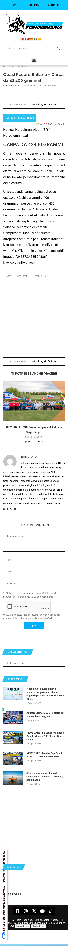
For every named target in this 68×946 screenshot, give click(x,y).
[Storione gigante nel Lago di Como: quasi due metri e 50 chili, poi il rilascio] (13, 778)
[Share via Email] (55, 104)
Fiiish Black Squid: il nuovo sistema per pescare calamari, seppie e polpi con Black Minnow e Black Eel (45, 694)
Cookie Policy (39, 926)
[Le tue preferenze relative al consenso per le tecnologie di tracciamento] (3, 709)
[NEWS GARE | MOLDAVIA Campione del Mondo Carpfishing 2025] (34, 401)
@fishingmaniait (12, 893)
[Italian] (35, 39)
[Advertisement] (34, 319)
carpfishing (41, 276)
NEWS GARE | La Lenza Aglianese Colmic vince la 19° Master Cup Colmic (45, 736)
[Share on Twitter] (42, 104)
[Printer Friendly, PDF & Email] (49, 124)
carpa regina (23, 276)
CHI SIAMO (34, 4)
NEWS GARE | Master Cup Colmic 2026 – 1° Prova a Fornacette (44, 755)
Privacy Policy (22, 926)
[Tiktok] (50, 911)
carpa (8, 276)
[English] (22, 39)
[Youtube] (42, 911)
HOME (14, 4)
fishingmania (12, 85)
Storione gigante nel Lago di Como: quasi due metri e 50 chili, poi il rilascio (44, 776)
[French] (27, 39)
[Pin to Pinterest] (45, 104)
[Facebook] (17, 911)
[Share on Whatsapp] (52, 104)
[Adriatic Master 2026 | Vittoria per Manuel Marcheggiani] (13, 717)
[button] (34, 60)
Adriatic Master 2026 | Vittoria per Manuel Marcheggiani (45, 714)
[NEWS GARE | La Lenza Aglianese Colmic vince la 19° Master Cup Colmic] (13, 737)
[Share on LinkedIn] (49, 104)
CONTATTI (53, 4)
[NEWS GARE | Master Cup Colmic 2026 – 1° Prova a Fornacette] (13, 758)
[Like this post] (35, 104)
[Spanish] (40, 39)
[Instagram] (26, 911)
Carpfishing (21, 66)
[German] (31, 39)
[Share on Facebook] (38, 104)
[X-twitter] (34, 911)
